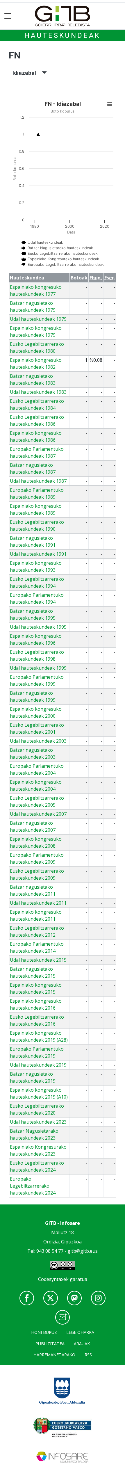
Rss (88, 1354)
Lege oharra (80, 1332)
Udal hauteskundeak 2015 (38, 960)
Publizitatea (50, 1343)
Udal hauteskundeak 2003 (38, 741)
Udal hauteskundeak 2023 (38, 1122)
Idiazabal (27, 72)
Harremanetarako (54, 1354)
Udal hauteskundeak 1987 (38, 481)
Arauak (82, 1343)
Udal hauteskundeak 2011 (38, 903)
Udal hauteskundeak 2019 (38, 1065)
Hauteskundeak (62, 35)
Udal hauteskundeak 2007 (38, 814)
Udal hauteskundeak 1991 (38, 554)
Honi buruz (44, 1332)
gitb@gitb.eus (82, 1251)
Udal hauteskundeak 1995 (38, 627)
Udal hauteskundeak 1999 (38, 668)
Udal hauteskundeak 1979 (38, 319)
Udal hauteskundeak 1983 (38, 392)
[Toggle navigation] (8, 16)
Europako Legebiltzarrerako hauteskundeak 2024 (33, 1186)
